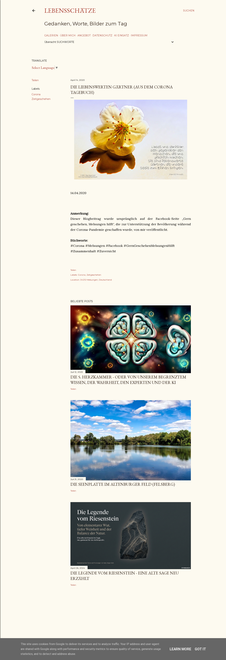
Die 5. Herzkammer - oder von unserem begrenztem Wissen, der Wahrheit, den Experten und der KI (128, 379)
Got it (200, 649)
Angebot (84, 35)
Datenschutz (102, 35)
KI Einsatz (121, 35)
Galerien (51, 35)
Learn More (180, 649)
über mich (68, 35)
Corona (36, 94)
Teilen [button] (35, 80)
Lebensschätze (70, 10)
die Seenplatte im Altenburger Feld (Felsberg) (122, 484)
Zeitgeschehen (41, 99)
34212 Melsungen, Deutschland (96, 279)
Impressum (139, 35)
